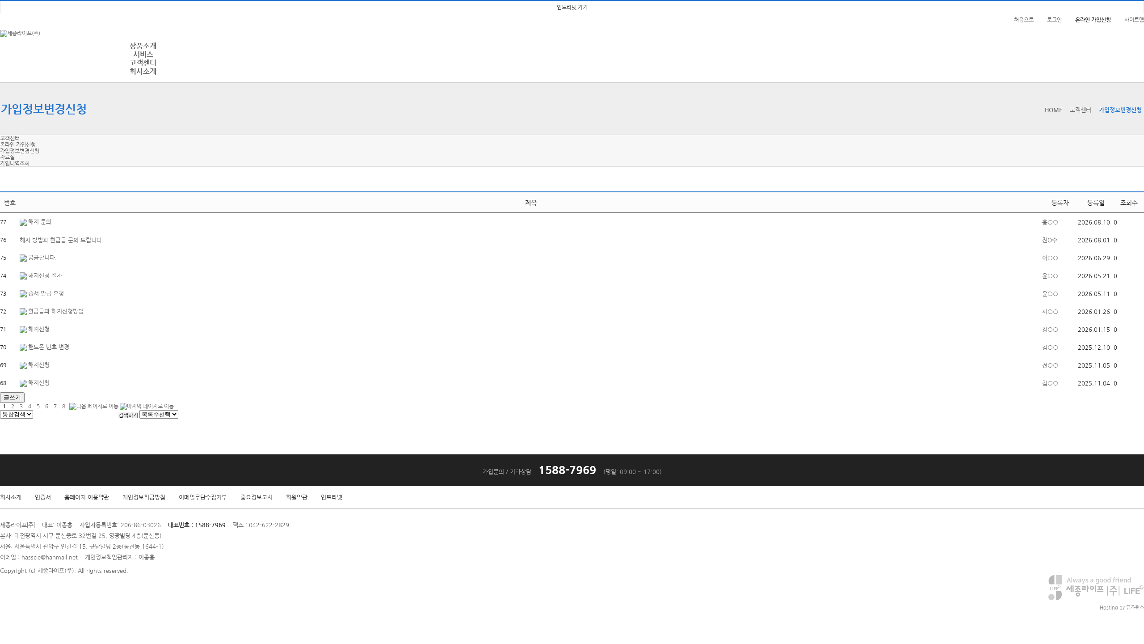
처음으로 (1024, 20)
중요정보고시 (256, 497)
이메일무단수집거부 (203, 497)
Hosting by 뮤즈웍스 (1122, 607)
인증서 (43, 497)
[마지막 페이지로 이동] (147, 406)
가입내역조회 (14, 163)
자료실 (7, 157)
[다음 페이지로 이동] (93, 406)
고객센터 (143, 63)
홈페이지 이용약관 (86, 497)
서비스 (143, 54)
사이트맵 (1134, 20)
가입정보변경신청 (19, 151)
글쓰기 (12, 397)
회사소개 (143, 71)
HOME (1053, 109)
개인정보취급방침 (143, 497)
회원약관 (296, 497)
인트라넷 (331, 497)
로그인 (1054, 20)
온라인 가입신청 (18, 144)
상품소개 (143, 46)
